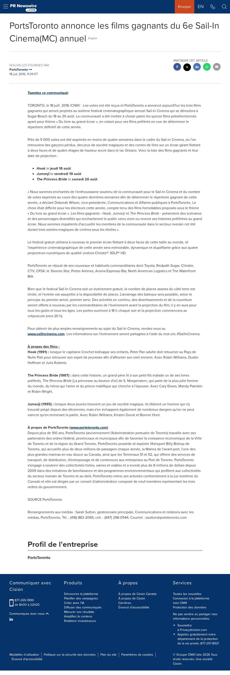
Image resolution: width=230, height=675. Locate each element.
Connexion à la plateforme (191, 598)
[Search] (224, 6)
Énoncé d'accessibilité (133, 607)
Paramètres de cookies (137, 654)
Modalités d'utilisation (24, 654)
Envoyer (184, 6)
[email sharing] (217, 67)
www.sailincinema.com (46, 333)
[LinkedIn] (11, 619)
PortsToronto (39, 558)
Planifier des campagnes (81, 598)
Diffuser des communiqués (83, 607)
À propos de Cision (131, 598)
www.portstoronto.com (89, 427)
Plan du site (108, 654)
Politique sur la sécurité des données (70, 654)
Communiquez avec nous (27, 614)
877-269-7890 (24, 600)
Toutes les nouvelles (187, 594)
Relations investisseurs (80, 621)
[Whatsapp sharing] (207, 67)
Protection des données (189, 607)
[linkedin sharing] (197, 67)
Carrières (124, 603)
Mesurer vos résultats (79, 612)
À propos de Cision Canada (137, 594)
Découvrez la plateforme (81, 594)
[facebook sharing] (177, 67)
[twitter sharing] (187, 67)
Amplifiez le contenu (78, 616)
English (92, 38)
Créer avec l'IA (74, 603)
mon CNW (180, 603)
